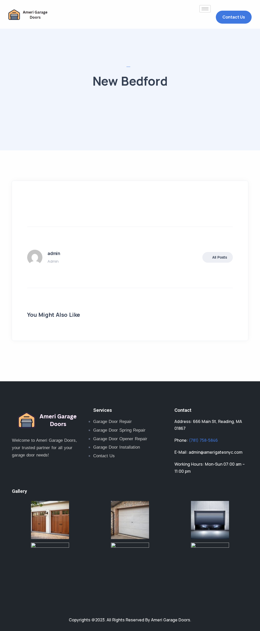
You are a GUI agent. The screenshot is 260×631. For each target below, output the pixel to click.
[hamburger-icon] (205, 8)
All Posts (219, 257)
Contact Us (233, 17)
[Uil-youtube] (67, 471)
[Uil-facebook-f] (34, 471)
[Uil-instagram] (51, 471)
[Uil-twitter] (18, 471)
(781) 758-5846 (203, 440)
